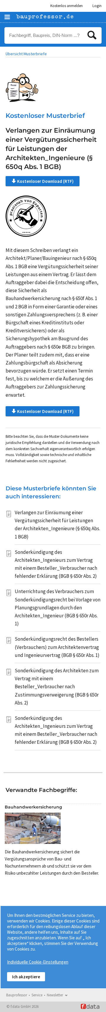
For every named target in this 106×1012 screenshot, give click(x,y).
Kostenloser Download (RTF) (45, 181)
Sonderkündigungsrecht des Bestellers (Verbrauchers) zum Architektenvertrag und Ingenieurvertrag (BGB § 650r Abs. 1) (57, 647)
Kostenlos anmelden (66, 5)
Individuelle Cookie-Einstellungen (37, 962)
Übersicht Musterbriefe (26, 53)
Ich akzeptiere (26, 977)
